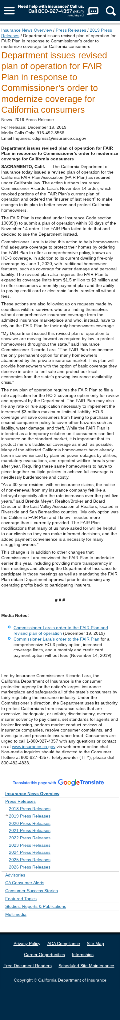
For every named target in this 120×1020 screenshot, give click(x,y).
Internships (83, 954)
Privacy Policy (27, 943)
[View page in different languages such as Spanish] (58, 782)
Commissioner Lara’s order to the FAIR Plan (56, 639)
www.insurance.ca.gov (33, 746)
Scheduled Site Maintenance (86, 965)
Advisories (15, 875)
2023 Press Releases (29, 845)
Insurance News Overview (26, 30)
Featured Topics (21, 898)
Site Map (95, 943)
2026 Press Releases (29, 867)
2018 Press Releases (29, 808)
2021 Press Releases (29, 830)
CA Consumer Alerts (24, 882)
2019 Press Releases (29, 816)
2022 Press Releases (29, 837)
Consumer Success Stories (31, 890)
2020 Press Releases (29, 823)
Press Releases (71, 30)
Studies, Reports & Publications (35, 906)
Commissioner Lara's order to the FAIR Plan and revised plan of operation (61, 630)
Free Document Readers (27, 965)
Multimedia (15, 914)
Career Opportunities (44, 954)
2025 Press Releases (29, 859)
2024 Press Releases (29, 852)
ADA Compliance (63, 943)
